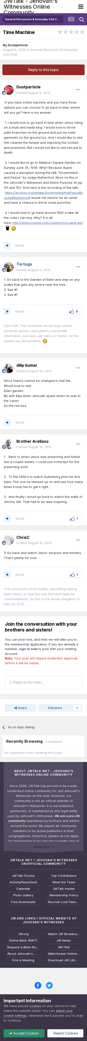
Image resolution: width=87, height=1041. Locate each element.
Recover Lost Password (64, 902)
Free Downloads (23, 902)
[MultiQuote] (7, 245)
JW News (64, 940)
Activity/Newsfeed (23, 882)
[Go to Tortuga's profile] (9, 267)
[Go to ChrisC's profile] (9, 540)
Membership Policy (64, 895)
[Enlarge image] (11, 228)
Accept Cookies (25, 1033)
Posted (33, 93)
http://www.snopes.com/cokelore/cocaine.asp (48, 223)
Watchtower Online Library (64, 954)
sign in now (28, 649)
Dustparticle (18, 45)
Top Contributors (64, 876)
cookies (35, 1006)
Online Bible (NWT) (23, 940)
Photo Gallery (23, 895)
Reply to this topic (43, 70)
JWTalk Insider (64, 889)
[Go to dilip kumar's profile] (9, 368)
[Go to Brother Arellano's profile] (9, 444)
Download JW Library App (64, 960)
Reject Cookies (65, 1033)
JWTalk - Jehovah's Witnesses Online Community (30, 6)
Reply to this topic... (28, 682)
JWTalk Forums (23, 876)
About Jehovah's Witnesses (23, 954)
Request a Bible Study (23, 947)
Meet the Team (63, 882)
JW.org (23, 934)
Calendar (23, 889)
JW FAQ (64, 947)
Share (22, 708)
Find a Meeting (23, 960)
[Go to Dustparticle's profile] (9, 90)
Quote (19, 245)
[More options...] (78, 90)
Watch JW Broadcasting (64, 934)
